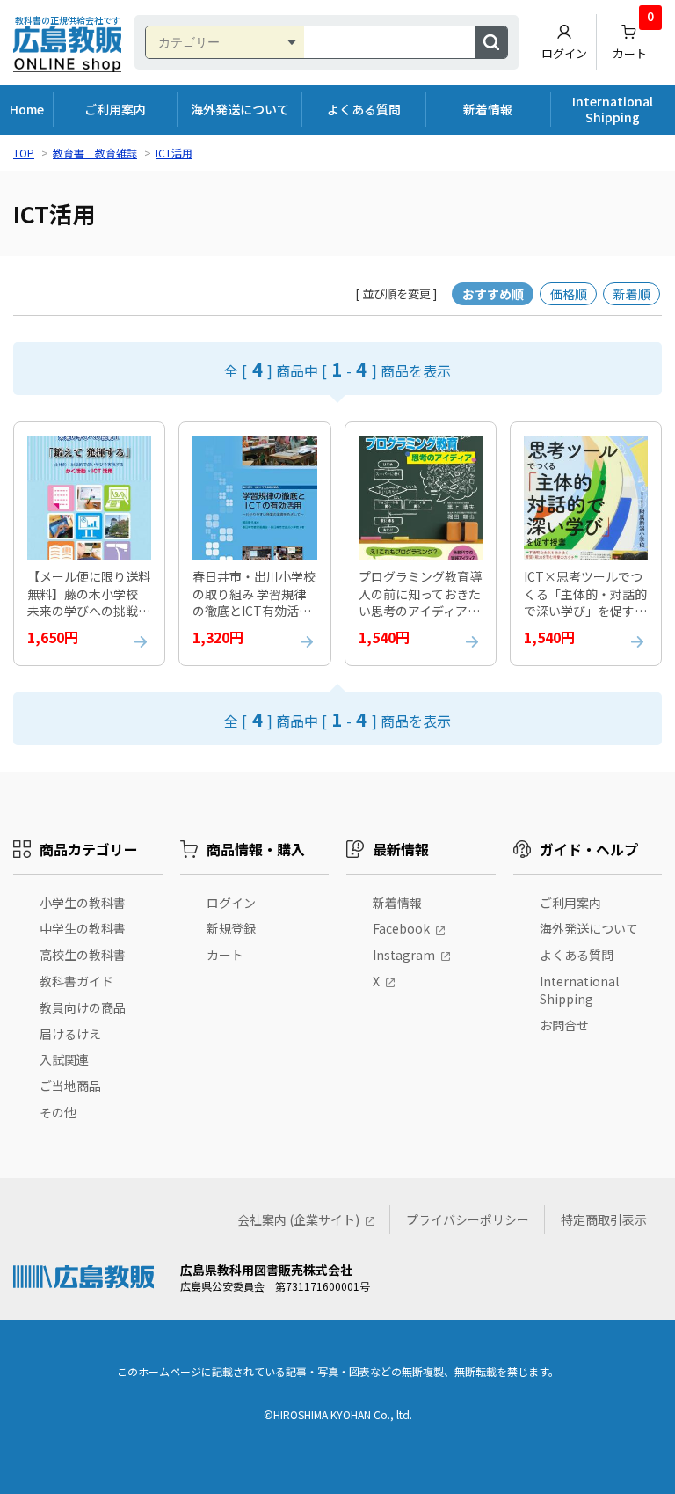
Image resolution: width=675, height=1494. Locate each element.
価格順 (568, 294)
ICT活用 (174, 152)
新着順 (631, 294)
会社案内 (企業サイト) (298, 1219)
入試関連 (64, 1059)
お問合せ (564, 1025)
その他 (58, 1112)
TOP (23, 152)
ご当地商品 (70, 1086)
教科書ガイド (76, 981)
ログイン (564, 53)
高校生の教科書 (83, 954)
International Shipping (612, 109)
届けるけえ (70, 1034)
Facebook (401, 928)
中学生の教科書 (83, 928)
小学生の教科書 (83, 903)
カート (633, 38)
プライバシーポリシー (467, 1219)
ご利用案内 (115, 109)
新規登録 (231, 928)
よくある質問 (364, 109)
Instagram (404, 954)
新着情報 (487, 109)
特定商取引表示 (604, 1219)
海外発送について (240, 109)
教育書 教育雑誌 (95, 152)
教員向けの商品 (83, 1007)
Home (27, 109)
